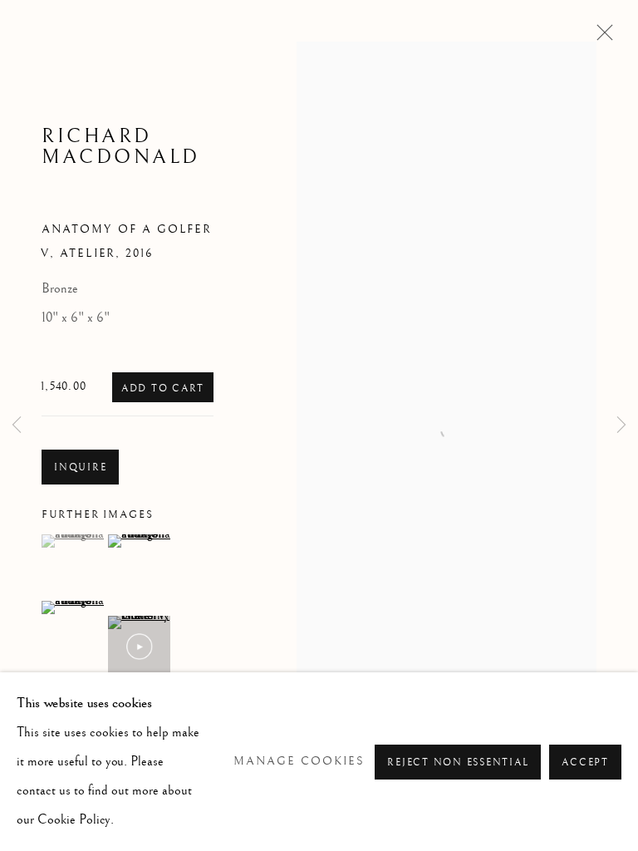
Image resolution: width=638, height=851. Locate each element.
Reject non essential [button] (457, 762)
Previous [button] (16, 426)
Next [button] (621, 426)
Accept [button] (585, 762)
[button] (73, 541)
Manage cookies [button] (299, 761)
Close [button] (600, 37)
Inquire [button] (80, 467)
